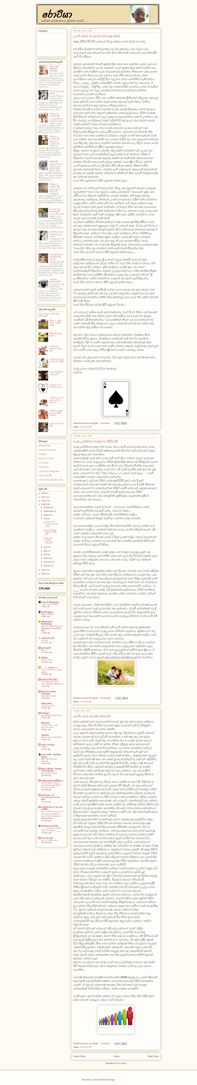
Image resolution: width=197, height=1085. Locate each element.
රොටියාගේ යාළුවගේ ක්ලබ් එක (56, 348)
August (47, 515)
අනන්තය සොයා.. (57, 232)
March (47, 558)
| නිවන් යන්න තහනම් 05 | (51, 737)
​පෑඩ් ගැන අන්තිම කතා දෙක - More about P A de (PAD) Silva (52, 628)
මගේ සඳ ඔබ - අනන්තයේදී (55, 210)
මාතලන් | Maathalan (50, 602)
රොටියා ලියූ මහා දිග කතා (48, 471)
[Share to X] (120, 423)
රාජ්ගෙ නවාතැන (48, 745)
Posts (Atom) (121, 1063)
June (46, 547)
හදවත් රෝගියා (46, 660)
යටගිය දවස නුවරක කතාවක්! (92, 716)
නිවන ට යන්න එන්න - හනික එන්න (56, 322)
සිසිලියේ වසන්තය (48, 614)
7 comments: (105, 1043)
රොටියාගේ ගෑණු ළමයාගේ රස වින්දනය (56, 400)
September (49, 511)
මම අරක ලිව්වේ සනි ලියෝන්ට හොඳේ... (56, 256)
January (47, 565)
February (48, 562)
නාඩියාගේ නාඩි (47, 638)
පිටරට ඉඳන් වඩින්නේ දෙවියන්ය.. (54, 68)
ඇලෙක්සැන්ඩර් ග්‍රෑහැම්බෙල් (51, 715)
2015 (43, 504)
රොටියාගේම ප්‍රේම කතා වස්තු (50, 480)
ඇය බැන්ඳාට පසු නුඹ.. (49, 773)
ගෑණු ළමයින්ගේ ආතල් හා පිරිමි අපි (95, 441)
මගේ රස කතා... (47, 838)
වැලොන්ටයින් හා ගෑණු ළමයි (57, 373)
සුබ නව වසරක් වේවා (49, 840)
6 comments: (105, 423)
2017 (43, 497)
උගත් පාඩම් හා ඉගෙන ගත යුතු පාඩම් (96, 36)
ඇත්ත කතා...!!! (47, 795)
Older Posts (153, 1056)
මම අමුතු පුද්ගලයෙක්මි (55, 280)
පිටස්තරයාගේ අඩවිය (49, 826)
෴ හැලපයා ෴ (49, 667)
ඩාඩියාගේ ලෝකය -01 (55, 115)
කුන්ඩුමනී (53, 161)
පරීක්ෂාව (44, 747)
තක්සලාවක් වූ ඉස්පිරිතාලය (52, 780)
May (46, 551)
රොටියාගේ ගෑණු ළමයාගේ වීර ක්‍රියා (57, 360)
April (46, 554)
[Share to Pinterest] (125, 423)
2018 (43, 493)
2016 (43, 501)
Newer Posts (79, 1056)
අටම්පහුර (45, 713)
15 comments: (106, 698)
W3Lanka (45, 723)
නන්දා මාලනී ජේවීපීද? (49, 604)
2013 (43, 574)
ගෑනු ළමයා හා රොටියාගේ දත (56, 386)
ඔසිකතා (44, 658)
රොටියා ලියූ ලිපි (85, 427)
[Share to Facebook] (123, 423)
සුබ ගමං (44, 650)
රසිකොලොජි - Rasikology (47, 622)
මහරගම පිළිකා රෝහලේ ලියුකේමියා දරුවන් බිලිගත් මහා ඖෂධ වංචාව (51, 785)
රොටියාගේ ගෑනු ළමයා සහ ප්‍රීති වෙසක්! (56, 412)
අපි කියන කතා (44, 445)
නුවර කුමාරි (46, 648)
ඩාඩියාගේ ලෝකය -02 (55, 185)
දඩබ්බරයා (45, 735)
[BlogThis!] (118, 423)
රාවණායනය (43, 467)
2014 (43, 570)
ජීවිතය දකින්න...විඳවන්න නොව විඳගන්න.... (51, 770)
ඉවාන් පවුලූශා (47, 612)
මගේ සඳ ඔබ (43, 463)
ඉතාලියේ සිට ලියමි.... (50, 679)
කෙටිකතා (42, 454)
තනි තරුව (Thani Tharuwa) (48, 692)
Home (116, 1056)
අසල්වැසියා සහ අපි (48, 696)
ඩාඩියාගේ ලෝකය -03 (55, 137)
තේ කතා (44, 640)
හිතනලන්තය (46, 703)
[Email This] (115, 423)
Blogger (112, 1080)
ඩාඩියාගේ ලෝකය (46, 458)
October (47, 507)
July (46, 518)
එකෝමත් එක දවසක (46, 450)
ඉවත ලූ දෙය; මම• (48, 706)
